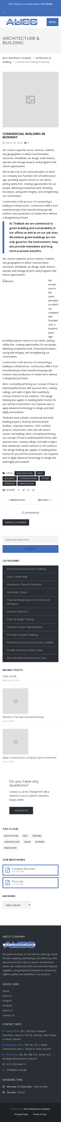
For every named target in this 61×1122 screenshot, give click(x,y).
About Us (8, 1010)
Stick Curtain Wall (17, 576)
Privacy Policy (21, 1114)
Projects (7, 1000)
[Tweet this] (23, 490)
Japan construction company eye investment (29, 757)
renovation (26, 483)
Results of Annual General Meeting (23, 717)
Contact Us (9, 1015)
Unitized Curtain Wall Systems (24, 627)
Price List (17, 881)
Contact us (21, 810)
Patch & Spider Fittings (20, 619)
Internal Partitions (17, 611)
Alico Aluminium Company (37, 1108)
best (40, 473)
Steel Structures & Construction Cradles (30, 642)
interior (10, 483)
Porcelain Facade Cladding (22, 634)
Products (7, 1005)
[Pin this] (33, 490)
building (10, 478)
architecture (24, 473)
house (45, 478)
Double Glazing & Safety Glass (24, 650)
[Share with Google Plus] (28, 490)
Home (6, 991)
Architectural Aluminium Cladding (26, 569)
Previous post (17, 500)
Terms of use (40, 1114)
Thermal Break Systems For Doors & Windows (28, 602)
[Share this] (18, 490)
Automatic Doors (17, 592)
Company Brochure (23, 868)
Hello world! (9, 676)
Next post (43, 500)
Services (7, 995)
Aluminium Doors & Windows (24, 584)
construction (28, 478)
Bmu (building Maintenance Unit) (26, 657)
